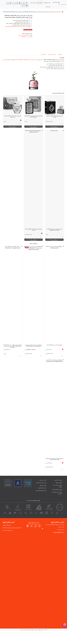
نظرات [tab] (44, 54)
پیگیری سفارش (59, 483)
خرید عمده (48, 6)
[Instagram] (39, 526)
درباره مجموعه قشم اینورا (41, 490)
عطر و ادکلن (33, 3)
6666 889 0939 (60, 530)
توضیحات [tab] (60, 54)
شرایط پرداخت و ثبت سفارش (57, 486)
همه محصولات (47, 3)
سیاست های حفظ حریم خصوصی (57, 492)
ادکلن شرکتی (51, 12)
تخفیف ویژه (39, 3)
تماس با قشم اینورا (42, 488)
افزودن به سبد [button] (46, 355)
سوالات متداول (43, 485)
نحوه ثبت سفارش (58, 480)
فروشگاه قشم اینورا (27, 629)
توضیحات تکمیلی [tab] (52, 54)
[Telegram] (27, 526)
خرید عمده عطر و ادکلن (41, 483)
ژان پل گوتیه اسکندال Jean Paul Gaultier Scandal (16, 26)
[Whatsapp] (31, 526)
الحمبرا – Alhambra (26, 37)
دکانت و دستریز (43, 480)
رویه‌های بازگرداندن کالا (57, 489)
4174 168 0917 (61, 527)
